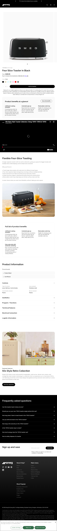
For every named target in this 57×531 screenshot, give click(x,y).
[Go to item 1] (28, 64)
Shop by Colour (34, 469)
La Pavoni (19, 497)
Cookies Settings (16, 527)
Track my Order (34, 476)
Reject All (28, 527)
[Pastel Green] (10, 82)
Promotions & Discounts (22, 486)
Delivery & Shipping (35, 472)
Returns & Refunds (35, 474)
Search (18, 465)
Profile (32, 478)
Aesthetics (6, 298)
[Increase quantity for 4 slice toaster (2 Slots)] (8, 86)
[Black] (3, 82)
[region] (28, 525)
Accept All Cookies (40, 527)
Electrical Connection (9, 313)
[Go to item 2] (29, 64)
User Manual (7, 276)
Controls (5, 283)
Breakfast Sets (20, 489)
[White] (20, 82)
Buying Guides (20, 476)
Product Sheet (8, 273)
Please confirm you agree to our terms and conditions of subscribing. (41, 452)
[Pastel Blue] (8, 82)
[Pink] (13, 82)
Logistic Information (9, 318)
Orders (32, 465)
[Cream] (5, 82)
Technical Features (8, 308)
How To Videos (20, 472)
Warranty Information (21, 474)
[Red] (15, 82)
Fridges (18, 495)
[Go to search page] (47, 4)
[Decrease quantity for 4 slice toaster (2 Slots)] (3, 86)
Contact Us (19, 469)
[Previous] (15, 1)
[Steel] (18, 82)
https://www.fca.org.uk (22, 514)
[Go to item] (27, 64)
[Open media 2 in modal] (28, 37)
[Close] (55, 522)
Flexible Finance (20, 478)
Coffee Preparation (21, 491)
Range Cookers (20, 493)
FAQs (18, 467)
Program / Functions (9, 303)
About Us (33, 467)
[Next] (41, 1)
